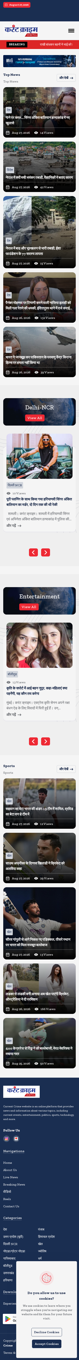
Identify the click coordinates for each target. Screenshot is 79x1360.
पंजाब (41, 1229)
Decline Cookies (46, 1332)
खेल (40, 1244)
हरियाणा (8, 1280)
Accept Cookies (47, 1344)
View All (35, 418)
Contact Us (11, 1206)
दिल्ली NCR (10, 1244)
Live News (10, 1177)
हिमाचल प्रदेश (46, 1237)
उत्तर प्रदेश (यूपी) (13, 1237)
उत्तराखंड (8, 1273)
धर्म (40, 1258)
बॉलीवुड (7, 1266)
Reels (7, 1199)
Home (7, 1163)
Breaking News (14, 1184)
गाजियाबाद (9, 1258)
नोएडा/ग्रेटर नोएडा (14, 1251)
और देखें (63, 78)
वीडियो (7, 1192)
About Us (10, 1170)
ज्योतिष (42, 1251)
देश (5, 1229)
